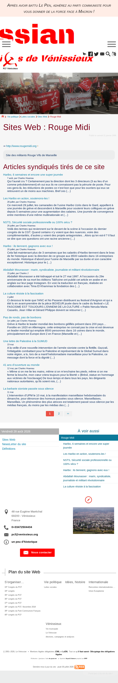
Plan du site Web (24, 572)
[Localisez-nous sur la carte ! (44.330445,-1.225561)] (88, 499)
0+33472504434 (22, 527)
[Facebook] (90, 54)
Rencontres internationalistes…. (102, 587)
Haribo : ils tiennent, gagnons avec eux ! (28, 246)
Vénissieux (53, 624)
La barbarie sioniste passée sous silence (28, 388)
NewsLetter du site (14, 444)
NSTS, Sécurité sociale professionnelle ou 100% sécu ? (37, 222)
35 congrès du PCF (13, 595)
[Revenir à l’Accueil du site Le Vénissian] (10, 61)
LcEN (64, 651)
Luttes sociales (28, 116)
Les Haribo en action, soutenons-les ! (26, 198)
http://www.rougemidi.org (21, 146)
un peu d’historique (24, 541)
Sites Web (42, 116)
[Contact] (102, 54)
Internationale (98, 582)
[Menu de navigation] (6, 44)
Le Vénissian (51, 633)
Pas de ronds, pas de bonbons (22, 317)
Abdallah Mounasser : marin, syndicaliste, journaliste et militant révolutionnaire (51, 269)
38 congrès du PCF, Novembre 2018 (20, 606)
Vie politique (13, 116)
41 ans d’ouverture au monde (21, 364)
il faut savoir (83, 651)
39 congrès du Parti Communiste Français (23, 610)
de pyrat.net (53, 658)
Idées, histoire (75, 582)
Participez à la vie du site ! (100, 673)
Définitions (8, 448)
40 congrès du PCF (13, 614)
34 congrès (10, 591)
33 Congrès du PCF (13, 587)
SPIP (85, 658)
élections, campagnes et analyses (60, 637)
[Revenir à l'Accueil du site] (3, 116)
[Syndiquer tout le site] (79, 667)
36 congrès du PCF (13, 599)
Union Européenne (96, 591)
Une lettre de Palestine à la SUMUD (25, 341)
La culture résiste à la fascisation (23, 293)
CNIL (57, 651)
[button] (85, 54)
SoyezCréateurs (71, 658)
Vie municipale (52, 629)
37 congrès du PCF (13, 603)
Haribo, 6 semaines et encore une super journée (33, 174)
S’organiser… (14, 582)
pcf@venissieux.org (25, 534)
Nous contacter (41, 552)
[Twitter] (96, 54)
